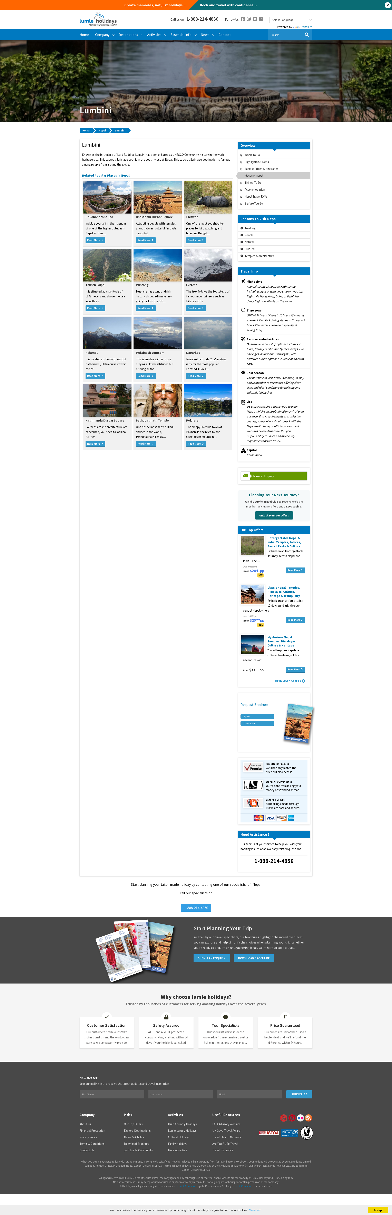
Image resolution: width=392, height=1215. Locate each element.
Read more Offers (288, 681)
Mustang (142, 285)
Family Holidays (177, 1144)
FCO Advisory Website (226, 1124)
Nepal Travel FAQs (256, 196)
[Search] (306, 34)
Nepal (102, 130)
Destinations (128, 34)
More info (255, 1210)
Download (249, 723)
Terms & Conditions (92, 1144)
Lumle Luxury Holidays (182, 1131)
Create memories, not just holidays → (155, 5)
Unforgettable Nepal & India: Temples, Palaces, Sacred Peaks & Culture (284, 542)
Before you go (254, 203)
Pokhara (192, 420)
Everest (191, 285)
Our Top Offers (133, 1124)
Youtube (283, 1118)
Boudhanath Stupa (99, 217)
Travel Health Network (226, 1137)
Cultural (250, 249)
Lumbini (120, 130)
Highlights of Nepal (257, 162)
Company (102, 34)
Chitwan (192, 217)
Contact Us (87, 1150)
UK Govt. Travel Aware (226, 1131)
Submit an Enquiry (212, 958)
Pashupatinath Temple (152, 420)
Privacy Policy (88, 1137)
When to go (252, 155)
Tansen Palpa (95, 285)
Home (84, 34)
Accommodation (255, 189)
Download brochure (254, 958)
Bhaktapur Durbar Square (154, 217)
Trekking (250, 228)
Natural (249, 242)
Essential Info (181, 34)
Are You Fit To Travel (225, 1144)
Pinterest (292, 1118)
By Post (247, 716)
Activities (154, 34)
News (205, 34)
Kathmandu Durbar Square (105, 420)
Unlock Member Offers (274, 515)
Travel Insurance (222, 1150)
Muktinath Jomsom (150, 352)
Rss (308, 1118)
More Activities (177, 1150)
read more (94, 240)
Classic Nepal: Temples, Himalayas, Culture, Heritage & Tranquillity (283, 592)
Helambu (92, 352)
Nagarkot (193, 352)
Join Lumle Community (138, 1150)
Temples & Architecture (260, 256)
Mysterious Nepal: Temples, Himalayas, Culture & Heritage (281, 641)
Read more (293, 570)
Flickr (300, 1118)
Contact (224, 34)
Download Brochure (136, 1144)
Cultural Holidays (178, 1137)
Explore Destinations (137, 1131)
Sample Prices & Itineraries (261, 169)
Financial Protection (92, 1131)
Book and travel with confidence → (229, 5)
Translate (306, 27)
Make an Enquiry (263, 476)
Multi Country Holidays (182, 1124)
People (249, 235)
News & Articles (134, 1137)
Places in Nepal (254, 175)
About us (85, 1124)
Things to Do (253, 183)
